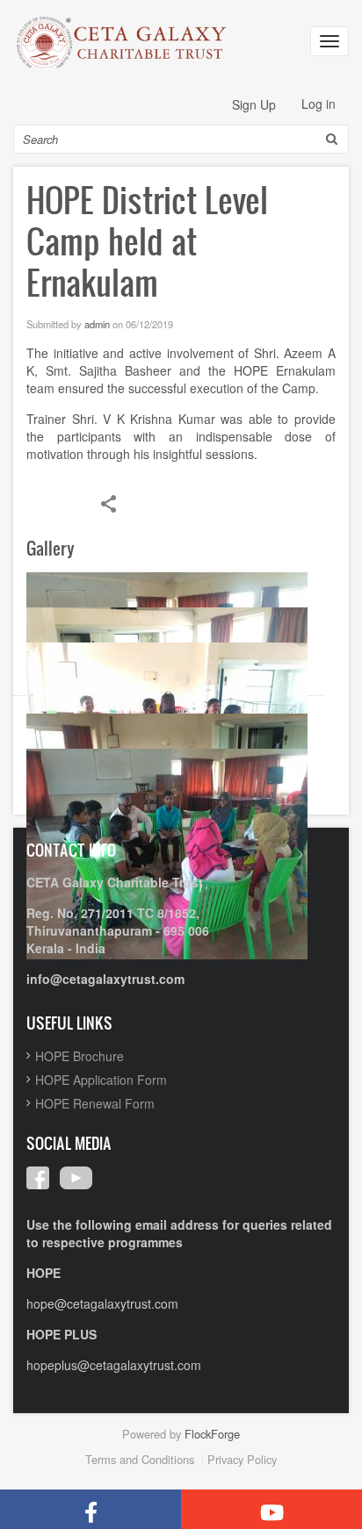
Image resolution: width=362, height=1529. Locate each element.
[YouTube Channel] (271, 1509)
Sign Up (254, 104)
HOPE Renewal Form (95, 1103)
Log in (318, 103)
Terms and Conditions (139, 1459)
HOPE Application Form (101, 1079)
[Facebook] (90, 1509)
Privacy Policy (242, 1459)
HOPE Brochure (79, 1056)
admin (97, 324)
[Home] (123, 42)
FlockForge (212, 1433)
